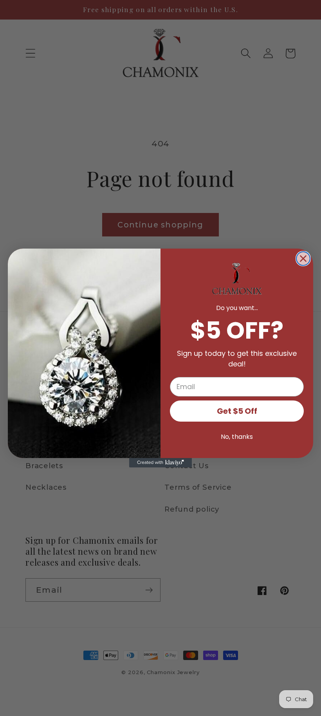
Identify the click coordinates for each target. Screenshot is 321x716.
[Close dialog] (303, 258)
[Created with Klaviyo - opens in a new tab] (160, 462)
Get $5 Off (237, 411)
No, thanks (237, 436)
